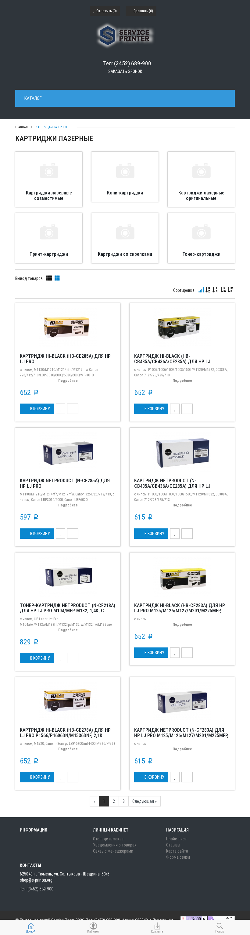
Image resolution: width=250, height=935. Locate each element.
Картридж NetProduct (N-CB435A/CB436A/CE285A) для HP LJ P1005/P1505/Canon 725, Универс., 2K (175, 486)
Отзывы (173, 845)
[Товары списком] (49, 278)
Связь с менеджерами (113, 851)
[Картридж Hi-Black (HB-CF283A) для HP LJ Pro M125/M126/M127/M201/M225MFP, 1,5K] (182, 576)
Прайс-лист (176, 838)
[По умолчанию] (201, 290)
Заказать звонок (125, 71)
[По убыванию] (230, 290)
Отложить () (106, 11)
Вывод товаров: (29, 278)
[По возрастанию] (223, 290)
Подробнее (68, 381)
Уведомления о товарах (114, 845)
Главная (21, 127)
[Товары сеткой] (57, 278)
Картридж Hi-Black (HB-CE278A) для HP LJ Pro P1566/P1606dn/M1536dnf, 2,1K (65, 732)
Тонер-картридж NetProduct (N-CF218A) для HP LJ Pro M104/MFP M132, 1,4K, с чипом (67, 611)
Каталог (33, 98)
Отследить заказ (108, 838)
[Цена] (215, 290)
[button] (37, 409)
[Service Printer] (125, 35)
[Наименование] (208, 290)
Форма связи (178, 857)
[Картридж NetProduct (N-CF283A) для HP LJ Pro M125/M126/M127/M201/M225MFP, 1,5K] (182, 701)
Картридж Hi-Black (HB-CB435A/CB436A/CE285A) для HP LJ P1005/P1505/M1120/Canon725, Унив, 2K (178, 361)
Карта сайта (177, 851)
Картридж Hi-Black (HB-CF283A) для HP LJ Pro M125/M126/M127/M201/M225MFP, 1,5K (179, 611)
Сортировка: (184, 290)
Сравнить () (143, 11)
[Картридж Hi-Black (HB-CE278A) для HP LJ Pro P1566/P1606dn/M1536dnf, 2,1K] (68, 701)
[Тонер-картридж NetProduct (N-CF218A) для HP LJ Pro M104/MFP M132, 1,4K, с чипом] (68, 576)
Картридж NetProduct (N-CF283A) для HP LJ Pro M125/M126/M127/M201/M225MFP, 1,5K (181, 735)
